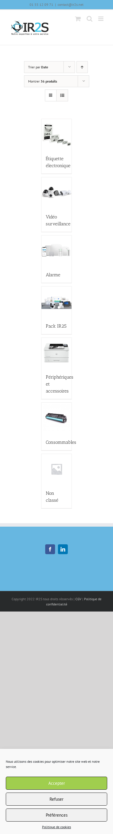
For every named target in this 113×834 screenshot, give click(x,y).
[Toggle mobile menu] (101, 19)
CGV (78, 599)
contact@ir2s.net (70, 4)
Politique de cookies (56, 827)
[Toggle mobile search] (89, 19)
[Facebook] (50, 549)
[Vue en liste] (62, 95)
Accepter (56, 783)
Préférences (57, 815)
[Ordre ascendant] (82, 67)
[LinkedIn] (63, 549)
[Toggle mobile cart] (78, 19)
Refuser (56, 799)
